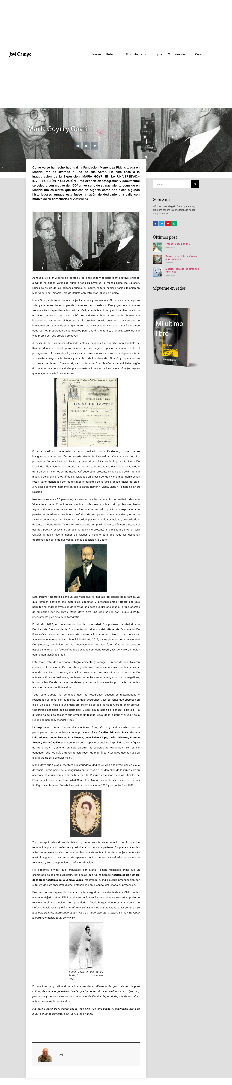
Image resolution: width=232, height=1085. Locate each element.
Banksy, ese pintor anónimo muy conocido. (181, 258)
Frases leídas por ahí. (177, 243)
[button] (77, 146)
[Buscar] (195, 184)
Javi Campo (20, 54)
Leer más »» (170, 248)
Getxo (31, 121)
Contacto (202, 54)
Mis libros (134, 54)
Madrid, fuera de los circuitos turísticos (182, 270)
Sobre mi (113, 54)
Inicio (96, 54)
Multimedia (177, 54)
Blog (155, 54)
